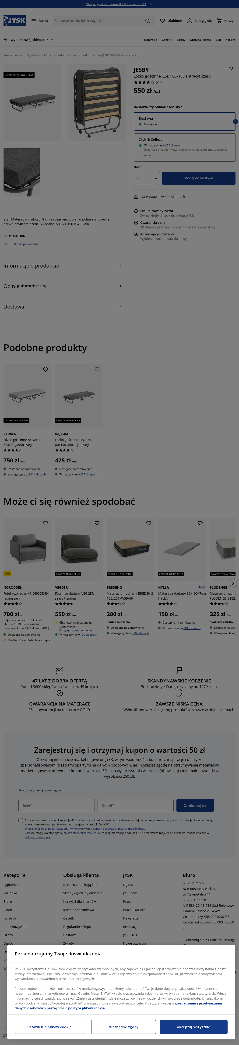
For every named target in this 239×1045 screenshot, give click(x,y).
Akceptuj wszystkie (193, 1027)
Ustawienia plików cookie (49, 1027)
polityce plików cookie (86, 1008)
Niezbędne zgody (124, 1027)
